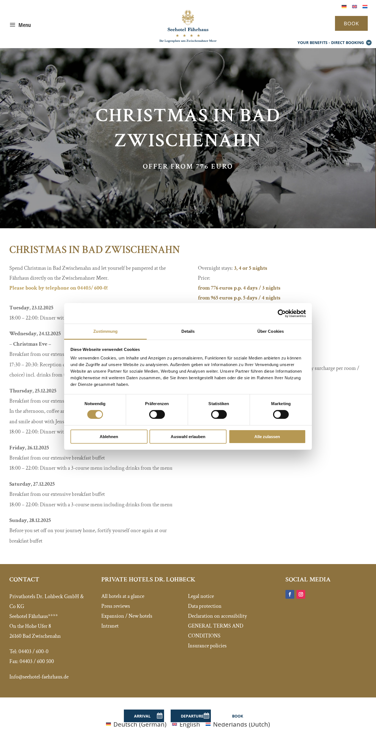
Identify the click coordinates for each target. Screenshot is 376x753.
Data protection (205, 606)
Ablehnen (109, 436)
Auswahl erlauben (188, 436)
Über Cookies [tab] (270, 331)
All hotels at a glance (122, 596)
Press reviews (115, 606)
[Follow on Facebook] (289, 594)
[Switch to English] (354, 5)
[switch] (157, 414)
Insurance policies (207, 645)
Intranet (110, 626)
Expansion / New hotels (126, 616)
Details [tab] (188, 331)
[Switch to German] (344, 5)
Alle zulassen (267, 436)
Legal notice (201, 596)
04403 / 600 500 (37, 661)
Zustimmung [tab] (105, 331)
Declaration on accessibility (217, 616)
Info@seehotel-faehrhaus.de (39, 676)
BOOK (351, 23)
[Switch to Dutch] (365, 5)
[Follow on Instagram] (300, 594)
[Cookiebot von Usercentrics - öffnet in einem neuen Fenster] (282, 313)
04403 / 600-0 (33, 651)
